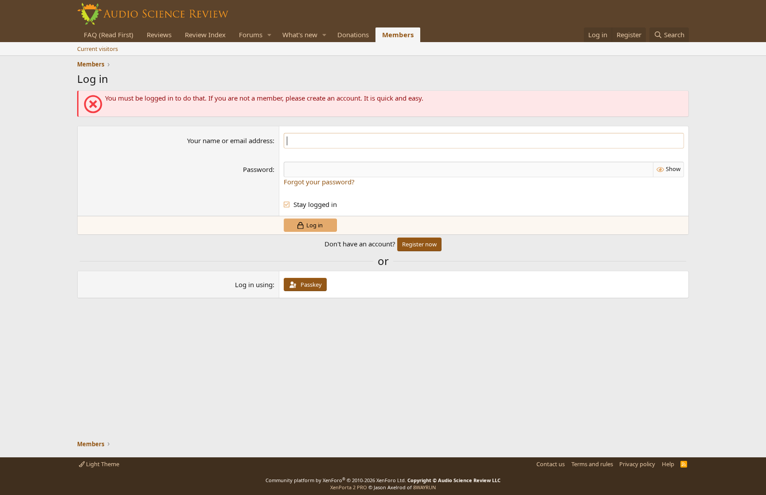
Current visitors (97, 49)
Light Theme (102, 464)
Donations (353, 34)
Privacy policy (637, 464)
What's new (299, 34)
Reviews (159, 34)
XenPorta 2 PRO (348, 487)
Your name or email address (230, 140)
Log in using (254, 284)
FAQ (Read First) (108, 34)
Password (258, 169)
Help (668, 464)
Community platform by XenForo (336, 480)
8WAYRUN (424, 487)
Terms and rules (592, 464)
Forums (250, 34)
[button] (269, 34)
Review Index (205, 34)
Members (398, 34)
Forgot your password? (319, 181)
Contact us (550, 464)
